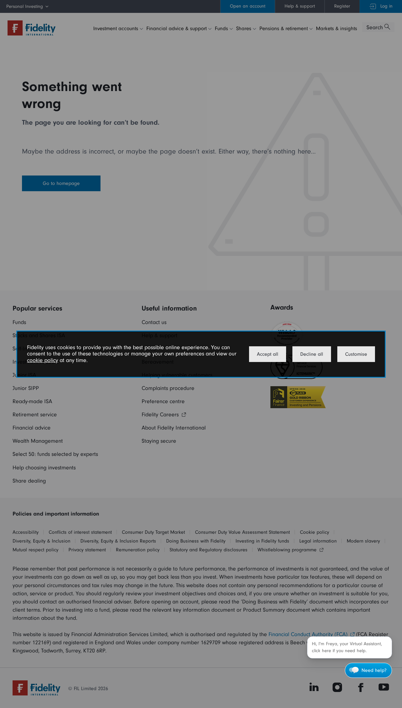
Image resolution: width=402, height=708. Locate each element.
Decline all (311, 354)
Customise (356, 354)
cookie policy (42, 360)
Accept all (267, 354)
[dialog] (201, 353)
